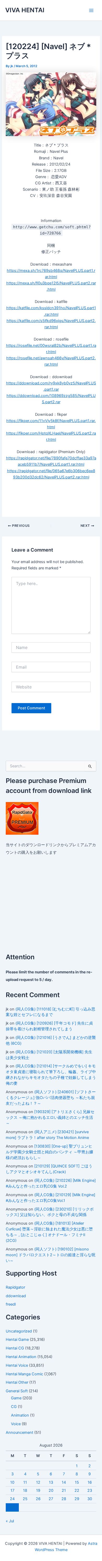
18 (25, 1490)
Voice (16, 1424)
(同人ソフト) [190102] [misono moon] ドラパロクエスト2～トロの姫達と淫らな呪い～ (50, 1255)
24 (12, 1498)
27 (51, 1498)
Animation (20, 1415)
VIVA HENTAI (24, 10)
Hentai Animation (21, 1356)
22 (77, 1490)
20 (51, 1490)
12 (38, 1482)
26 (38, 1498)
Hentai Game (17, 1339)
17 (12, 1490)
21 (64, 1490)
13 (51, 1482)
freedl (11, 1304)
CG (14, 1406)
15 (77, 1482)
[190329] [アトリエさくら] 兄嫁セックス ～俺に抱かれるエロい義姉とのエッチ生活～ (50, 1117)
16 (90, 1482)
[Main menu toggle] (91, 10)
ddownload (16, 1296)
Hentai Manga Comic (24, 1374)
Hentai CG (15, 1348)
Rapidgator (15, 1287)
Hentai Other (17, 1382)
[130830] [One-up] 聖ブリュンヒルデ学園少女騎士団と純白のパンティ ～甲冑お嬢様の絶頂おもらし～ (49, 1152)
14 (64, 1482)
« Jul (10, 1521)
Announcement (19, 1432)
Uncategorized (19, 1331)
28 (63, 1498)
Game (16, 1398)
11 (25, 1482)
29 (77, 1498)
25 (25, 1498)
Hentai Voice (17, 1365)
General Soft (17, 1391)
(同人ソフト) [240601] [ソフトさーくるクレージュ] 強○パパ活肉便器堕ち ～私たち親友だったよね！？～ (51, 1098)
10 (12, 1482)
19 (38, 1490)
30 (89, 1498)
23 (89, 1490)
